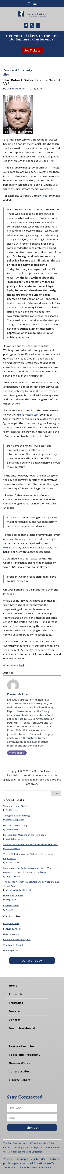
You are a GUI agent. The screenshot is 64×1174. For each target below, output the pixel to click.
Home (13, 985)
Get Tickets (32, 50)
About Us (15, 994)
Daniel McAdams (17, 88)
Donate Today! (32, 961)
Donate (14, 1011)
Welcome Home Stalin (15, 805)
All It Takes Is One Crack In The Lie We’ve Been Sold (30, 844)
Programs (16, 1002)
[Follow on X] (32, 25)
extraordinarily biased (16, 547)
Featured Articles (12, 928)
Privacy (7, 1159)
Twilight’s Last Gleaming (16, 815)
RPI (51, 160)
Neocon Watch (11, 934)
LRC (41, 160)
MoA (21, 665)
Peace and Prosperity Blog (17, 939)
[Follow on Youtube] (38, 25)
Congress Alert (11, 923)
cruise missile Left (27, 414)
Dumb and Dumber (13, 895)
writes (43, 195)
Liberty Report (20, 1080)
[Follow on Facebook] (26, 25)
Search (56, 793)
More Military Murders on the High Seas (24, 834)
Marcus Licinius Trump (15, 825)
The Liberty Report (13, 944)
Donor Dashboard (22, 1028)
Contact (15, 1020)
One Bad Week (11, 905)
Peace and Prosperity (24, 1054)
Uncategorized (11, 950)
